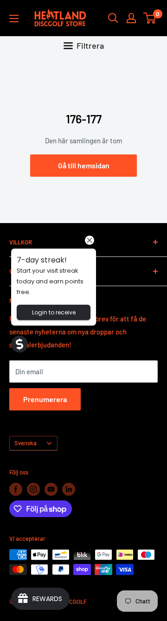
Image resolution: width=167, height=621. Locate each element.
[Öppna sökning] (113, 18)
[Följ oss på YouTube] (51, 489)
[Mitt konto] (131, 18)
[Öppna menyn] (14, 18)
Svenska (25, 443)
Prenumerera (45, 399)
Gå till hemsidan (83, 165)
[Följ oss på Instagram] (33, 489)
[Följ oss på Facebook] (15, 489)
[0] (150, 18)
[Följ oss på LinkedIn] (68, 489)
